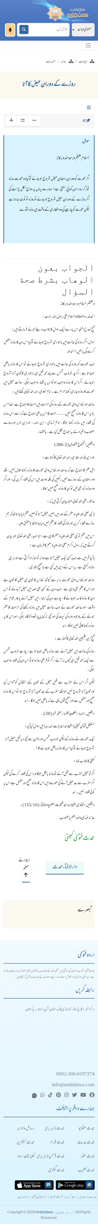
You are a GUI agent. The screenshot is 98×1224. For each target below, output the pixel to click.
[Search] (23, 29)
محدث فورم (57, 1142)
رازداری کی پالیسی (39, 1197)
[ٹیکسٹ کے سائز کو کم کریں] (34, 121)
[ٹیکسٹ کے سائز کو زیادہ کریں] (11, 121)
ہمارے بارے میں (88, 1197)
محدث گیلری (56, 1170)
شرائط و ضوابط (56, 1197)
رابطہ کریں (71, 1197)
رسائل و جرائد (25, 1129)
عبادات (83, 62)
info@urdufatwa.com (73, 1085)
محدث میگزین (25, 1142)
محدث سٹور (88, 1156)
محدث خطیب (86, 1170)
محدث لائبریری (54, 1129)
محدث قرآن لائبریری (50, 1156)
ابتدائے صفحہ (26, 864)
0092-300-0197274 (75, 1074)
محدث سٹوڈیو (87, 1129)
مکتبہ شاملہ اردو (26, 1156)
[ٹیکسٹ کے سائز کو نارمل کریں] (22, 121)
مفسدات (51, 62)
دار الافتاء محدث (64, 867)
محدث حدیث (86, 1142)
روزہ (64, 62)
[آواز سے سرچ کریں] (10, 30)
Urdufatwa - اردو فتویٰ (54, 1212)
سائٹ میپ (23, 1197)
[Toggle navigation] (88, 45)
